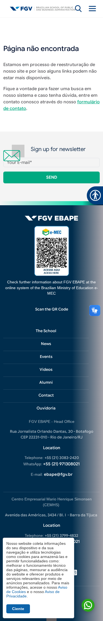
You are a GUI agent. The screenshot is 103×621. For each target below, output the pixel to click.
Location (51, 447)
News (46, 343)
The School (46, 330)
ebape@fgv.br (58, 474)
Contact (46, 395)
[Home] (42, 9)
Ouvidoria (46, 408)
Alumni (46, 382)
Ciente (18, 608)
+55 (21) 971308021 (61, 464)
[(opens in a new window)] (51, 250)
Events (46, 356)
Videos (46, 369)
